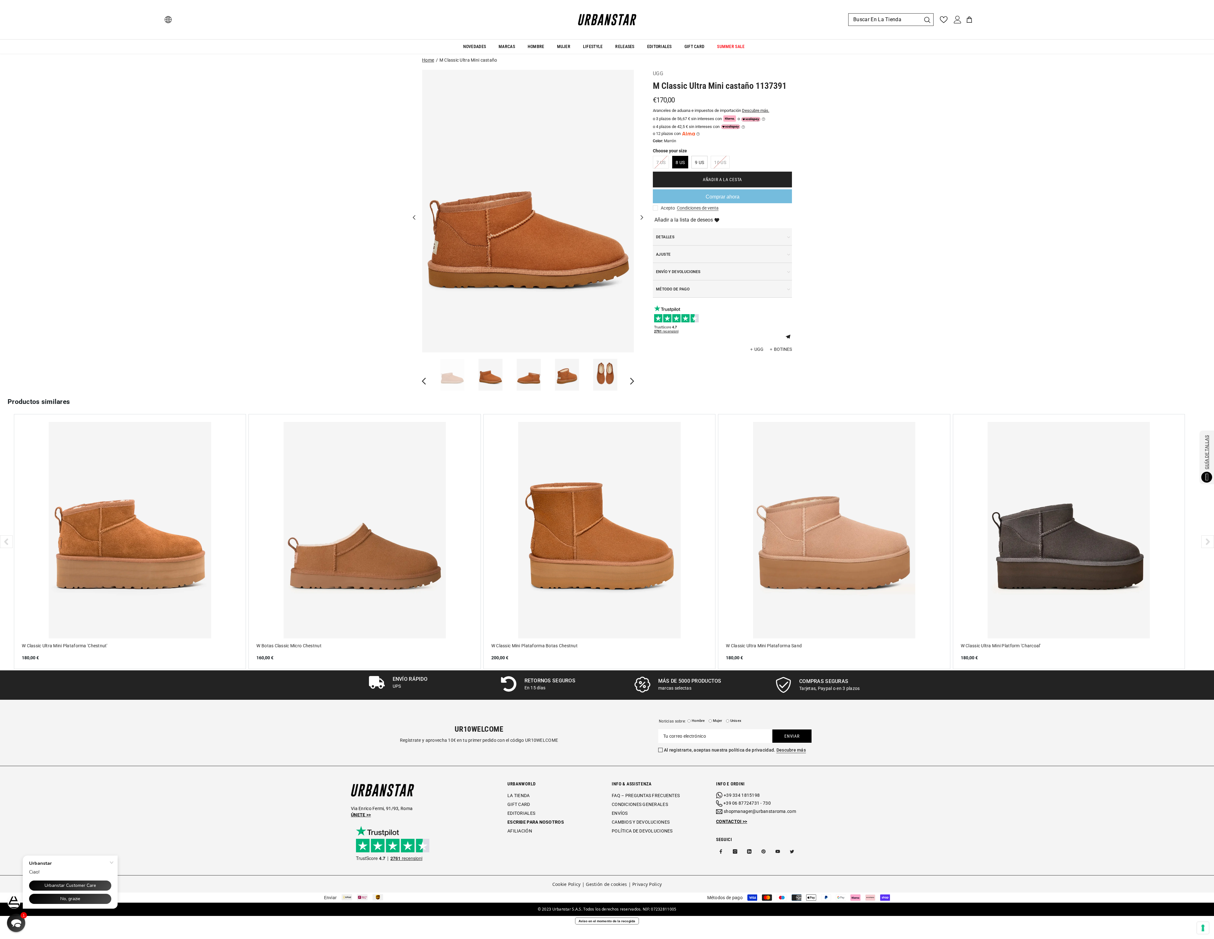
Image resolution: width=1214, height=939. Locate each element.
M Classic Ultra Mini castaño (468, 60)
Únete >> (361, 814)
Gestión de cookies (606, 884)
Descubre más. (755, 110)
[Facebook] (721, 851)
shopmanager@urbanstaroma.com (760, 811)
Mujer (717, 721)
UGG (658, 73)
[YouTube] (777, 851)
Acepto (668, 207)
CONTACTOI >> (731, 821)
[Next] (642, 211)
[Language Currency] (168, 19)
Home (428, 60)
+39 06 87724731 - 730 (747, 803)
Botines (783, 349)
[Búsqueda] (891, 19)
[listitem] (130, 541)
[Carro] (969, 19)
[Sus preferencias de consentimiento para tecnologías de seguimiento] (1203, 928)
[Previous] (414, 211)
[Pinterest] (763, 851)
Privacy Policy (647, 884)
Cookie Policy (566, 884)
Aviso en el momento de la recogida (607, 921)
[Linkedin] (749, 851)
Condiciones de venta (698, 207)
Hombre (698, 721)
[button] (790, 335)
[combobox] (884, 19)
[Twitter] (792, 851)
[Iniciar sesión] (957, 19)
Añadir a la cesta (722, 179)
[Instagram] (735, 851)
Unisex (735, 721)
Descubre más (791, 750)
